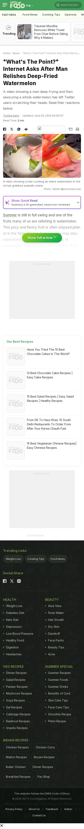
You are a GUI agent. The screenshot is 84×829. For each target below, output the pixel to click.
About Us (34, 809)
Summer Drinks (58, 686)
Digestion (12, 647)
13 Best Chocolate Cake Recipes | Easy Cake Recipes (50, 375)
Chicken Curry (45, 747)
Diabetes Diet (15, 613)
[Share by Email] (70, 129)
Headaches (14, 654)
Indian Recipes (15, 740)
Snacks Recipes (17, 728)
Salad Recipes (15, 679)
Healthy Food (15, 640)
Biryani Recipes (44, 757)
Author (68, 809)
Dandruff (54, 633)
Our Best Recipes (20, 341)
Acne (51, 654)
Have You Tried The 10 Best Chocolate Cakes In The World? (48, 352)
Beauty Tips (56, 647)
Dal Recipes (14, 707)
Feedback (52, 809)
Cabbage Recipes (18, 714)
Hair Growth (56, 619)
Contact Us (39, 815)
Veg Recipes (13, 667)
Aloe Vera (54, 606)
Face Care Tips (58, 707)
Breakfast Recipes (18, 776)
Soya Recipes (15, 700)
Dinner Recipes (16, 673)
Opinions (71, 14)
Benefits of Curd (59, 693)
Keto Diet (12, 619)
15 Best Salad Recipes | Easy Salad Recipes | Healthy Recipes (50, 398)
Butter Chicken (16, 767)
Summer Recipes (59, 673)
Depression (14, 626)
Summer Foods (58, 679)
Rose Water (56, 613)
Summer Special (59, 667)
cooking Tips (51, 14)
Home (6, 53)
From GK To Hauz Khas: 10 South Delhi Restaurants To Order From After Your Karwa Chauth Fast (49, 424)
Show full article (40, 238)
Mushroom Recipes (19, 693)
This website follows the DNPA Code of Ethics (42, 793)
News (16, 53)
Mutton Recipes (16, 757)
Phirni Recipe (57, 721)
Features (9, 14)
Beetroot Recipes (18, 721)
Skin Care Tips (58, 700)
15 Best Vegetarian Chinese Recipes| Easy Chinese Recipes (51, 445)
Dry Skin (53, 626)
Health (9, 600)
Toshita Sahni (11, 115)
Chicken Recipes (17, 747)
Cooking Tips (36, 558)
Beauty (52, 600)
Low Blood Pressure (19, 633)
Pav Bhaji (44, 776)
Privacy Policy (14, 809)
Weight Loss (13, 558)
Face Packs (56, 640)
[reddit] (26, 129)
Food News (30, 14)
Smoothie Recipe (59, 714)
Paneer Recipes (17, 686)
